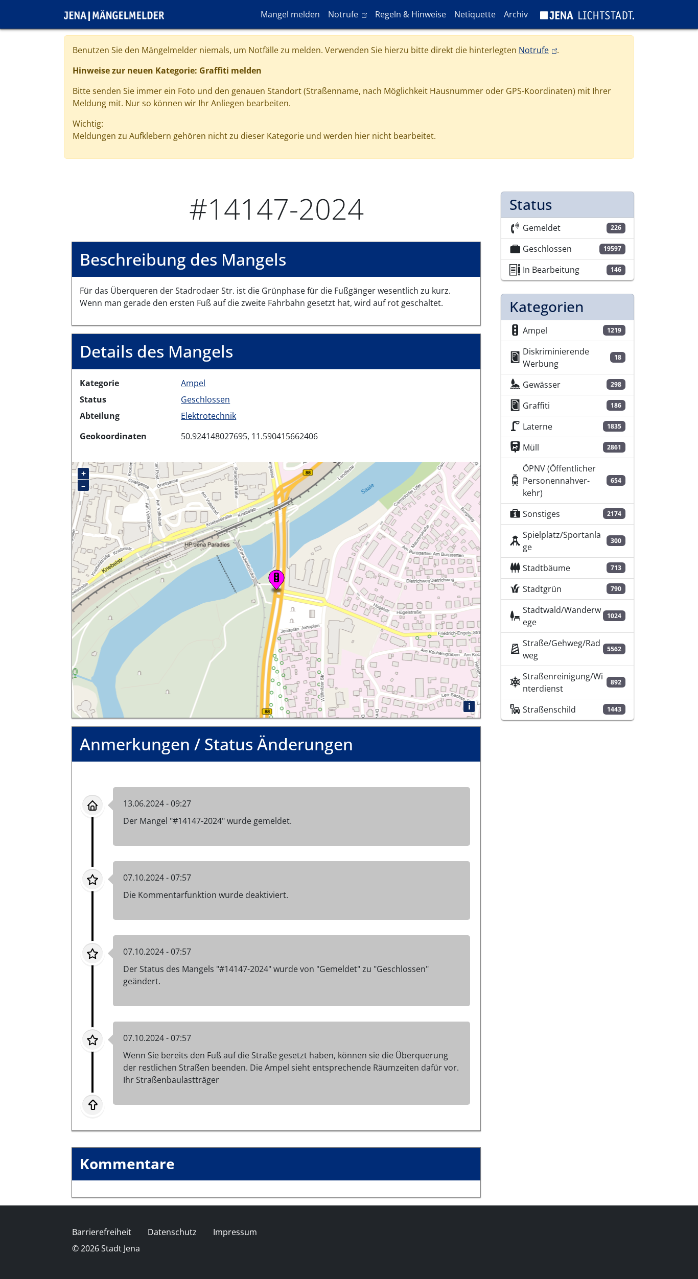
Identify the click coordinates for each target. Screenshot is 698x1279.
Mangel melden (290, 14)
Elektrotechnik (208, 415)
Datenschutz (172, 1232)
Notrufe (349, 14)
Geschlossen (205, 399)
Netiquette (475, 14)
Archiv (516, 14)
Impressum (235, 1232)
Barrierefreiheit (101, 1232)
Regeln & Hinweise (410, 14)
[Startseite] (118, 14)
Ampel (193, 383)
